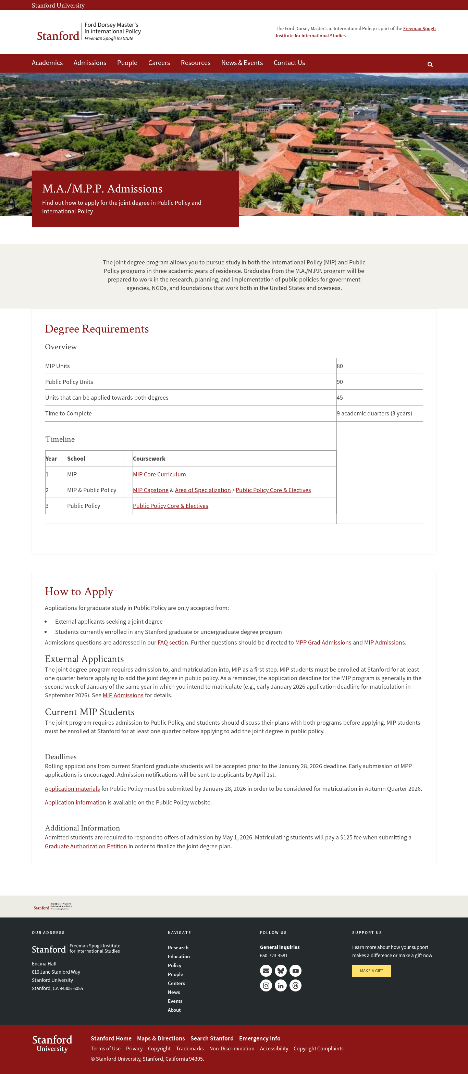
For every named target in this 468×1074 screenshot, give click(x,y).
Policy (174, 965)
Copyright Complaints (319, 1048)
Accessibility (274, 1048)
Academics (47, 62)
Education (179, 956)
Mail (266, 971)
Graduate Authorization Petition (86, 846)
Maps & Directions (161, 1038)
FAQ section (173, 642)
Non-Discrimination (232, 1048)
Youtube (295, 971)
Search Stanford (212, 1038)
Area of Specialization (203, 490)
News (174, 992)
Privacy (134, 1048)
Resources (195, 62)
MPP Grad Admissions (323, 642)
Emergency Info (260, 1038)
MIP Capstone (151, 490)
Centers (176, 983)
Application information (76, 802)
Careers (159, 62)
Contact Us (289, 62)
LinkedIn (281, 985)
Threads (295, 985)
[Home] (98, 32)
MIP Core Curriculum (159, 474)
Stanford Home (111, 1038)
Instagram (266, 985)
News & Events (242, 62)
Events (175, 1001)
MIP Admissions (384, 642)
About (174, 1010)
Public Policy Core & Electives (273, 490)
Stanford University (58, 5)
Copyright (159, 1048)
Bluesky (281, 971)
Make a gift (371, 971)
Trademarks (190, 1048)
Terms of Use (106, 1048)
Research (178, 947)
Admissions (90, 62)
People (127, 62)
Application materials (72, 788)
